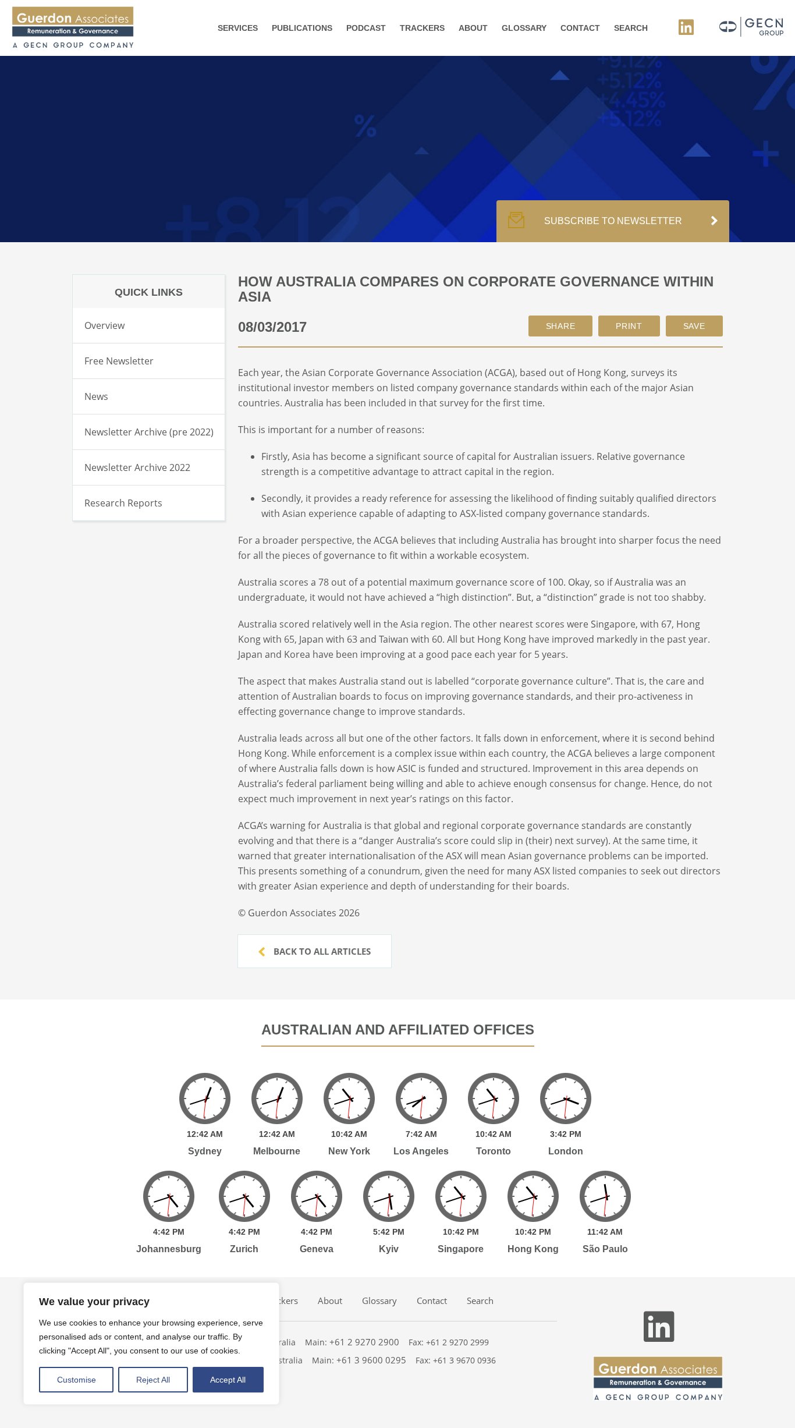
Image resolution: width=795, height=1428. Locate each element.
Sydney (205, 1151)
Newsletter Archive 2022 (137, 467)
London (565, 1151)
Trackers (422, 28)
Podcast (366, 28)
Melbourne (276, 1151)
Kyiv (389, 1249)
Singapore (461, 1249)
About (473, 28)
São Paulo (605, 1249)
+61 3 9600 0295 (371, 1360)
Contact (580, 28)
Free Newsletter (119, 361)
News (96, 396)
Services (238, 28)
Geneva (316, 1249)
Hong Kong (533, 1249)
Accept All (228, 1379)
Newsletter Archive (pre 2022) (149, 432)
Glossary (524, 28)
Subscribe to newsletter (613, 221)
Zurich (244, 1249)
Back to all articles (321, 951)
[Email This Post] (560, 326)
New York (349, 1151)
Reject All (153, 1379)
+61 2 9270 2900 (364, 1342)
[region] (151, 1343)
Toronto (493, 1151)
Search (631, 28)
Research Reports (123, 503)
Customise (76, 1379)
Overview (104, 325)
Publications (302, 28)
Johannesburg (168, 1249)
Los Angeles (421, 1151)
